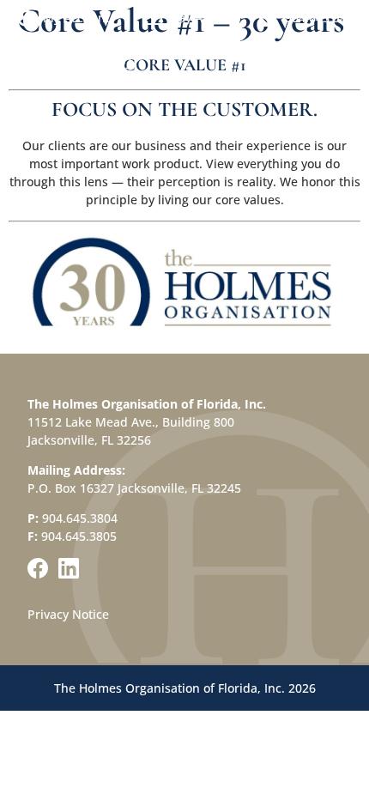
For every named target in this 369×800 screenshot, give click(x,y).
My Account (76, 17)
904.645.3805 (79, 536)
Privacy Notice (68, 614)
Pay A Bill (197, 17)
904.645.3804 (322, 17)
